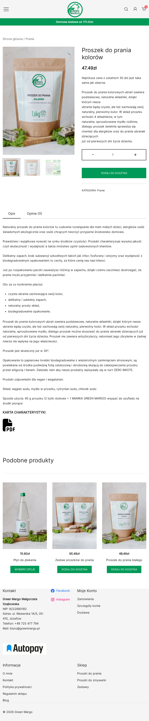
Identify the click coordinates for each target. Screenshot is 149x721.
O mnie (7, 673)
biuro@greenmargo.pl (25, 628)
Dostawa (83, 612)
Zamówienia (85, 599)
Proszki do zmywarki (91, 680)
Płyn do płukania (24, 560)
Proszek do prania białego (124, 560)
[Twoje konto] (135, 9)
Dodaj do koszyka (114, 173)
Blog (6, 700)
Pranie (30, 39)
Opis (11, 213)
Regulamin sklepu (15, 693)
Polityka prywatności (17, 687)
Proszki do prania (89, 673)
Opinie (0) (34, 213)
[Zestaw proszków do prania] (74, 515)
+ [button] (135, 154)
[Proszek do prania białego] (124, 515)
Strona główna (13, 39)
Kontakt (8, 680)
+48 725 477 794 (27, 623)
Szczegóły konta (88, 606)
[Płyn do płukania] (25, 515)
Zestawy (83, 687)
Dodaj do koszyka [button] (74, 569)
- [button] (93, 154)
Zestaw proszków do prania (74, 560)
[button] (69, 53)
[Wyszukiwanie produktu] (126, 9)
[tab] (12, 214)
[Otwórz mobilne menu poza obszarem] (6, 9)
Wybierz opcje (25, 569)
